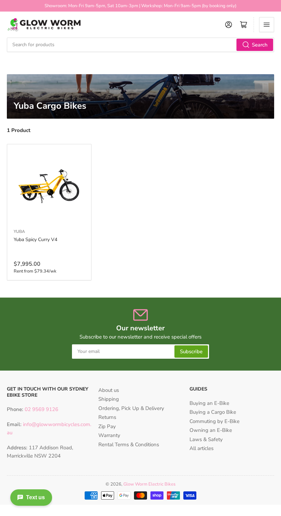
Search (260, 44)
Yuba (19, 231)
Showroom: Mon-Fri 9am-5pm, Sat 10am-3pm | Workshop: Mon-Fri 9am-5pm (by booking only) (140, 6)
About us (108, 390)
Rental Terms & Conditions (128, 444)
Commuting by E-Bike (215, 421)
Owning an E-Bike (211, 430)
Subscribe (191, 351)
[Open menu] (266, 24)
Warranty (109, 435)
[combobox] (140, 45)
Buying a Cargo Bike (213, 412)
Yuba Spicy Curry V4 (35, 239)
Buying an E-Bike (209, 403)
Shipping (108, 399)
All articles (201, 448)
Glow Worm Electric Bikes (149, 484)
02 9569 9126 (40, 409)
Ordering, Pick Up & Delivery (131, 408)
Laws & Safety (206, 439)
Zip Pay (107, 426)
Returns (107, 417)
